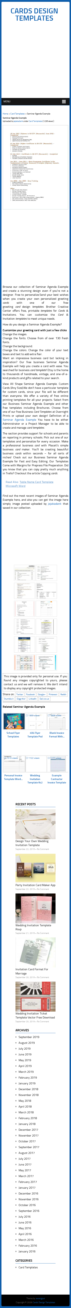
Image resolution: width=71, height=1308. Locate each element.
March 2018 (26, 1112)
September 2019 (29, 1037)
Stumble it (8, 699)
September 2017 (29, 1147)
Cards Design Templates (34, 14)
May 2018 (25, 1100)
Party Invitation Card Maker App (35, 885)
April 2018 (25, 1106)
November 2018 (29, 1095)
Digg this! (21, 699)
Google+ (42, 694)
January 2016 (27, 1251)
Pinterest (53, 694)
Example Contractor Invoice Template (57, 779)
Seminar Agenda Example (19, 419)
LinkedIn (32, 699)
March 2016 (26, 1240)
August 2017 (27, 1153)
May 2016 (25, 1228)
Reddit (63, 694)
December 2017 (28, 1129)
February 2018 (28, 1118)
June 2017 (25, 1164)
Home (5, 113)
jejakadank (18, 121)
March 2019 (26, 1071)
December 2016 (28, 1193)
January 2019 (27, 1083)
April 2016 (25, 1234)
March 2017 (26, 1176)
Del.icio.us (44, 699)
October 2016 (27, 1205)
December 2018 (28, 1089)
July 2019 (25, 1048)
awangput (40, 1298)
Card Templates (17, 113)
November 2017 (29, 1135)
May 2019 (25, 1060)
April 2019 (25, 1066)
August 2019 (27, 1043)
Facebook (30, 694)
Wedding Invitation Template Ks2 (35, 779)
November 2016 (29, 1199)
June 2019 (25, 1054)
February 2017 (28, 1182)
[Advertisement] (35, 61)
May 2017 (25, 1170)
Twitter (19, 694)
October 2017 (27, 1141)
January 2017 (27, 1187)
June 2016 (25, 1222)
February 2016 (28, 1245)
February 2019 (28, 1077)
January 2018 (27, 1124)
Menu (6, 101)
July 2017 (25, 1158)
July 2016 (25, 1216)
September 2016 (29, 1211)
